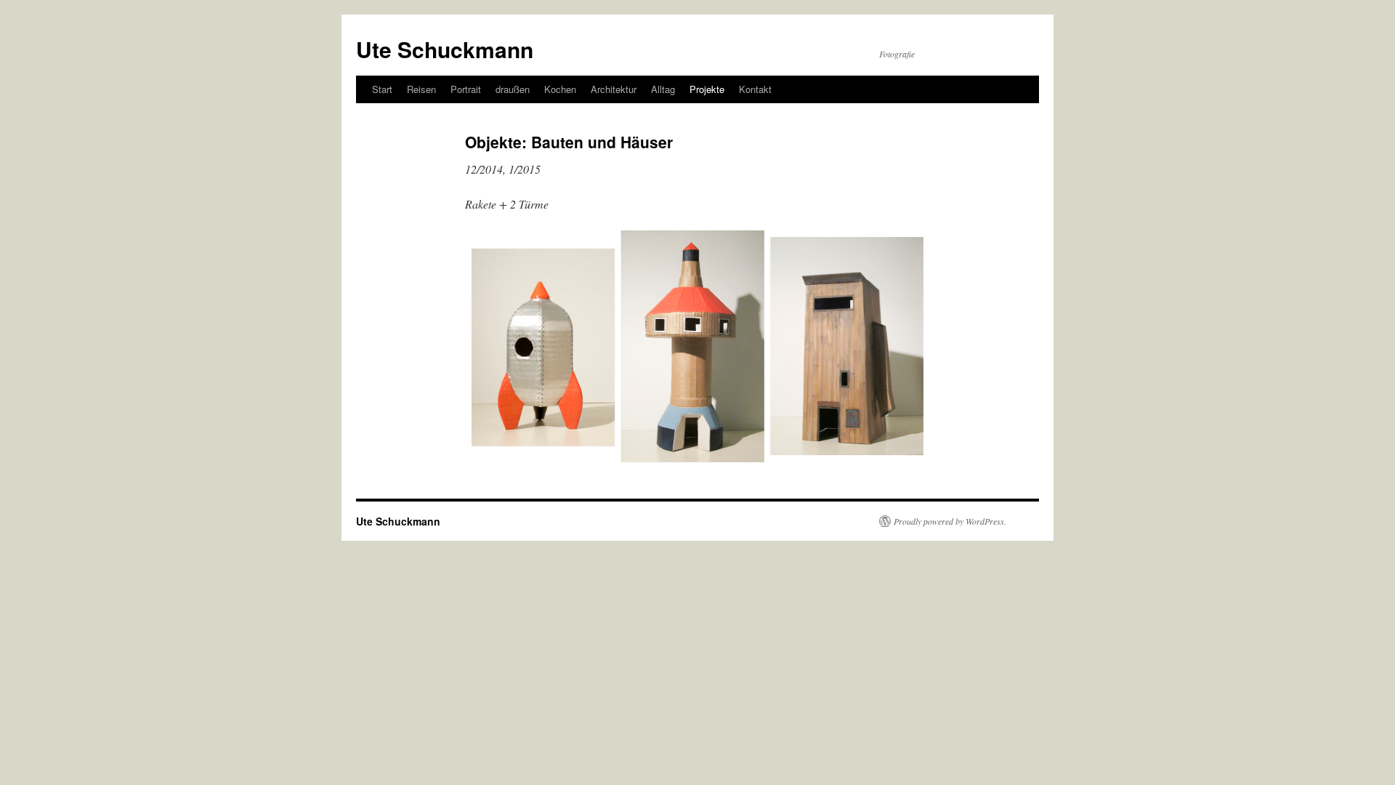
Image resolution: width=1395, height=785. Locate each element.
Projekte (707, 89)
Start (382, 89)
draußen (513, 89)
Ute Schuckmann (444, 49)
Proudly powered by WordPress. (950, 521)
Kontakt (755, 89)
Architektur (613, 89)
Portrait (465, 89)
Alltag (663, 89)
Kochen (560, 89)
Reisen (421, 89)
